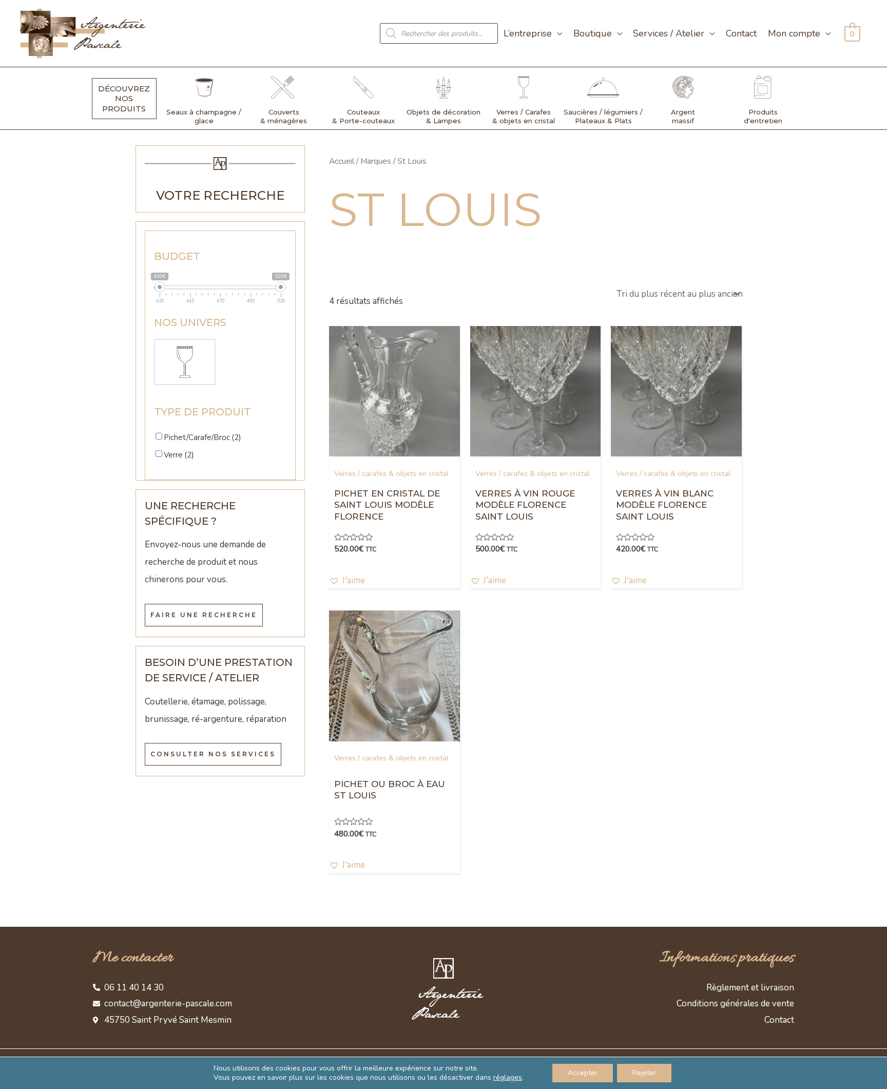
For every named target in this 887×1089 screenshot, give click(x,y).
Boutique (592, 33)
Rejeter (644, 1073)
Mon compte (794, 33)
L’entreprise (528, 33)
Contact (741, 33)
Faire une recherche (203, 615)
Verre (179, 455)
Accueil (341, 161)
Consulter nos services (213, 754)
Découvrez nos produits (124, 98)
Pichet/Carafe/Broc (202, 437)
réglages (507, 1077)
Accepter (582, 1073)
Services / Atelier (668, 33)
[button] (347, 580)
